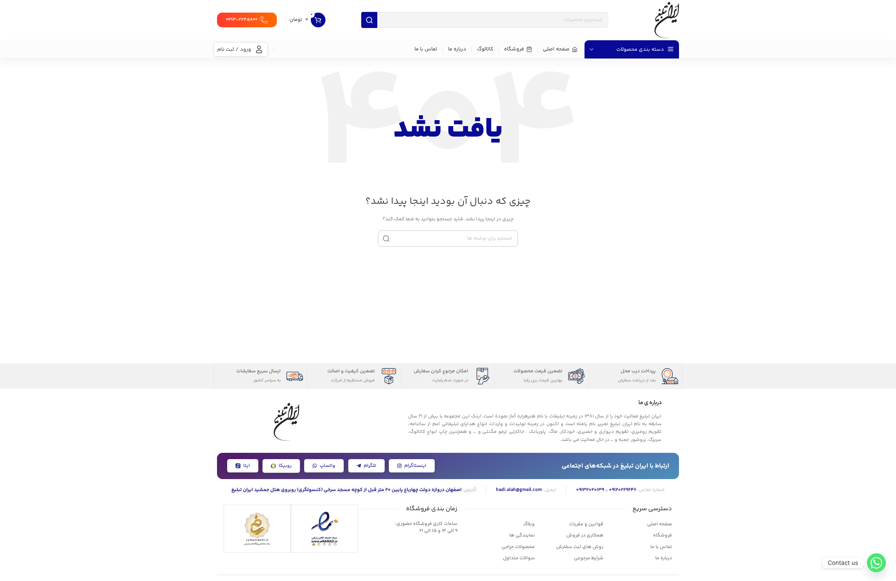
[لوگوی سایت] (666, 19)
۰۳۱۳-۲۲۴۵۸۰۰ (242, 19)
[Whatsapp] (876, 562)
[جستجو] (386, 238)
